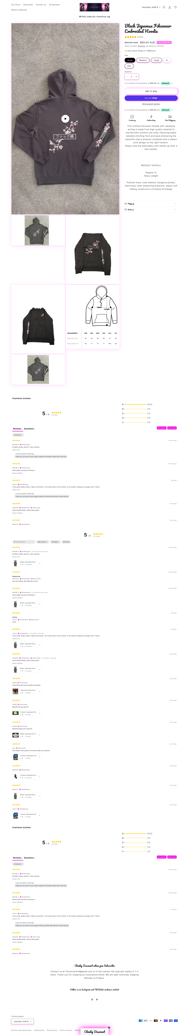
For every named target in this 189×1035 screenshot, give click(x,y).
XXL (129, 66)
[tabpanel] (94, 480)
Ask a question (162, 428)
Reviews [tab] (17, 429)
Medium (143, 60)
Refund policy (39, 1030)
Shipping (141, 46)
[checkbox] (66, 542)
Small (130, 60)
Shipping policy (80, 1030)
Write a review (172, 428)
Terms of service (66, 1030)
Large (156, 60)
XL (168, 61)
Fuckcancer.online (24, 1030)
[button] (164, 7)
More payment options (151, 104)
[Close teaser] (109, 1028)
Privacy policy (52, 1030)
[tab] (29, 428)
